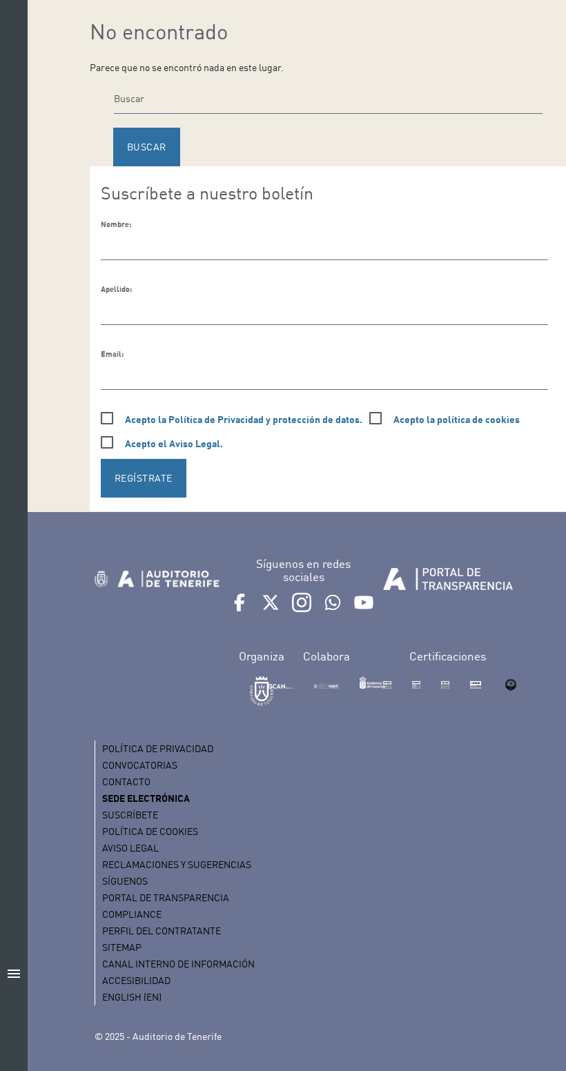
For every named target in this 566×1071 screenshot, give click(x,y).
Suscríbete (130, 815)
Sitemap (122, 947)
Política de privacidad (157, 748)
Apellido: (116, 289)
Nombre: (116, 224)
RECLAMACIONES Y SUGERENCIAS (176, 864)
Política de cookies (150, 831)
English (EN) (132, 997)
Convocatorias (139, 765)
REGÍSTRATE (144, 478)
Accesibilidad (136, 980)
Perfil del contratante (161, 930)
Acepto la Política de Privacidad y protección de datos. (243, 419)
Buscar (146, 147)
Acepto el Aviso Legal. (174, 443)
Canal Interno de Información (178, 964)
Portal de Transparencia (165, 897)
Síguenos (125, 881)
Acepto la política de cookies (456, 419)
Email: (112, 354)
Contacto (126, 781)
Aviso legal (130, 848)
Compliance (132, 914)
